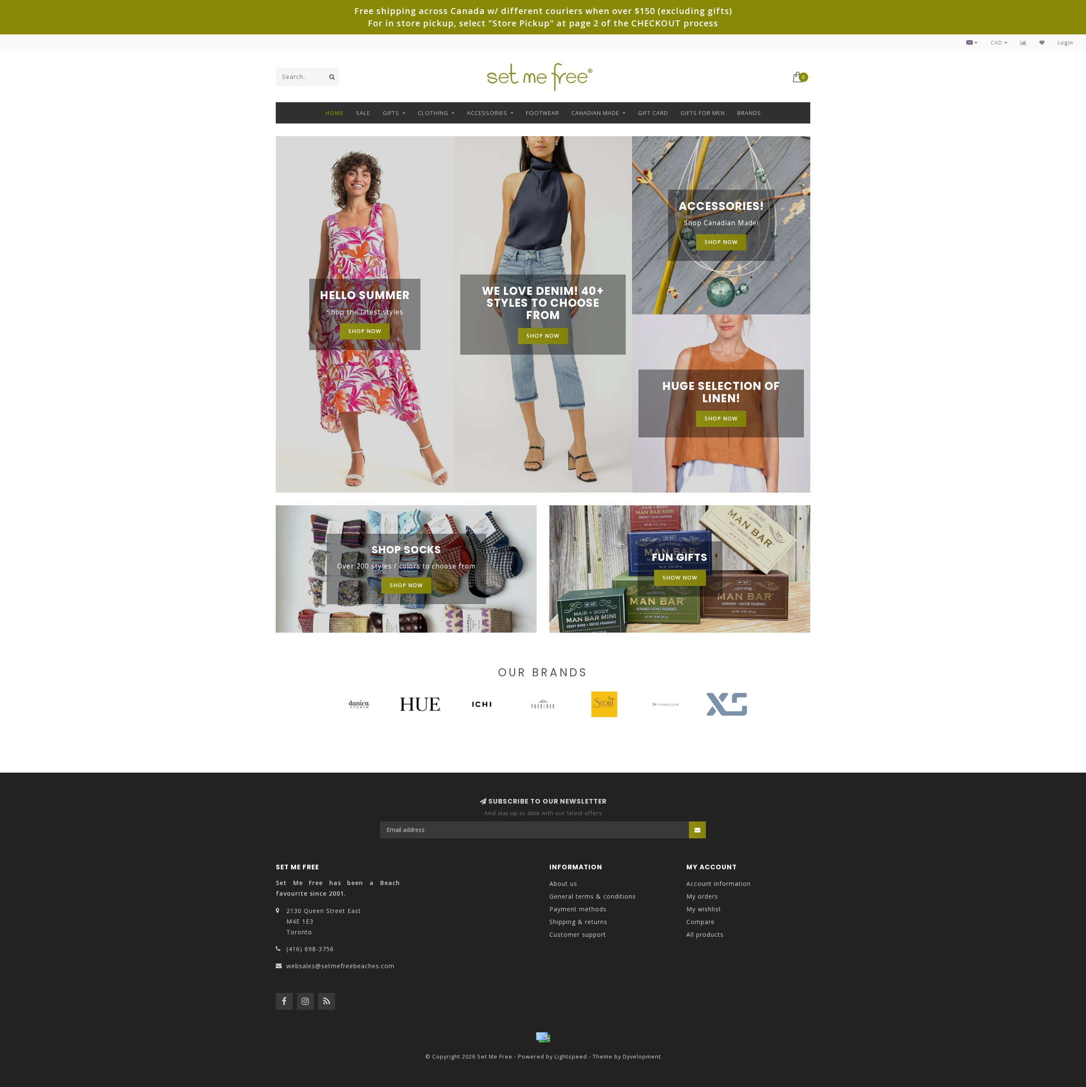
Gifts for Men (702, 113)
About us (563, 884)
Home (334, 113)
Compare (700, 922)
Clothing (433, 113)
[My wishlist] (1042, 42)
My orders (702, 896)
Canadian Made (595, 113)
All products (705, 934)
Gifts (391, 113)
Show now (680, 577)
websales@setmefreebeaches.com (340, 966)
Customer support (577, 934)
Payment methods (578, 909)
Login (1065, 42)
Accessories (487, 113)
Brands (749, 113)
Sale (363, 113)
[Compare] (1023, 42)
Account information (718, 884)
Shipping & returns (578, 922)
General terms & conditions (592, 896)
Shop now (364, 331)
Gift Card (653, 113)
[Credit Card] (543, 1037)
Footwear (542, 113)
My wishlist (703, 909)
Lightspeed (570, 1056)
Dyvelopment (642, 1056)
